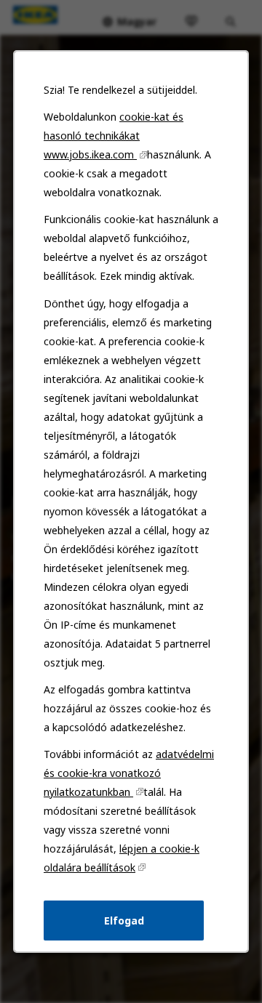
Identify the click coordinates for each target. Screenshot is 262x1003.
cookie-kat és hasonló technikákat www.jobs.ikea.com (113, 135)
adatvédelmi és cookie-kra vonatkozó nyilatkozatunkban (129, 773)
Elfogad (124, 920)
